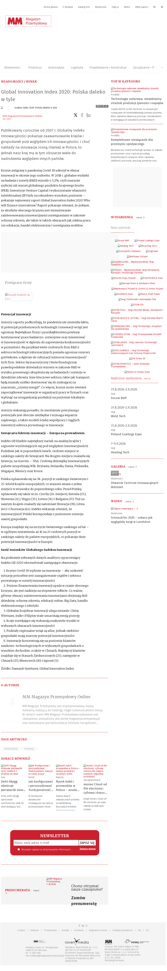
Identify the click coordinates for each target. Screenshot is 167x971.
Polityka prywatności (123, 930)
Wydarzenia (100, 7)
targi (113, 393)
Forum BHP (119, 398)
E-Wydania (68, 7)
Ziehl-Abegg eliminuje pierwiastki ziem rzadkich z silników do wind (12, 790)
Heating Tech (120, 452)
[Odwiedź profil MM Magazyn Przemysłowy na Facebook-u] (79, 925)
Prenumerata (50, 930)
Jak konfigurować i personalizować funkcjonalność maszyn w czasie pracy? (41, 790)
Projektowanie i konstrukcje (108, 67)
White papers (141, 7)
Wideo (127, 7)
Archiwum (79, 930)
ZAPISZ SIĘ (87, 843)
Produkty (115, 94)
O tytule (21, 930)
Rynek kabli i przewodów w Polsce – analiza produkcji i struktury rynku (67, 790)
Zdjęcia (115, 7)
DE (147, 930)
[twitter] (76, 115)
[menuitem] (50, 7)
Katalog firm (84, 7)
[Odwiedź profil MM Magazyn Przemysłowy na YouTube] (86, 925)
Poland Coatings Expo (126, 434)
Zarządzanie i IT (143, 67)
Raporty (60, 777)
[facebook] (82, 115)
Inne (3, 777)
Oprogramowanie (92, 780)
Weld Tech (118, 416)
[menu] (83, 7)
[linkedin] (88, 115)
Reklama (34, 930)
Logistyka (77, 67)
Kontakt (65, 930)
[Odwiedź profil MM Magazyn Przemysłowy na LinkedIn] (83, 925)
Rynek (31, 81)
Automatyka (56, 67)
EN (139, 930)
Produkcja (35, 67)
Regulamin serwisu (98, 930)
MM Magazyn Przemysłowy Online (22, 116)
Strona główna (51, 7)
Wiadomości (12, 67)
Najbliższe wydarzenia (130, 378)
